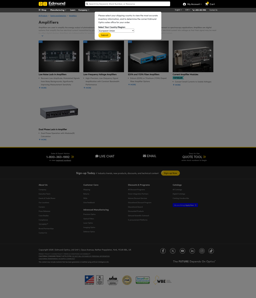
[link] (211, 2)
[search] (127, 3)
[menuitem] (45, 9)
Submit (104, 35)
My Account (193, 4)
